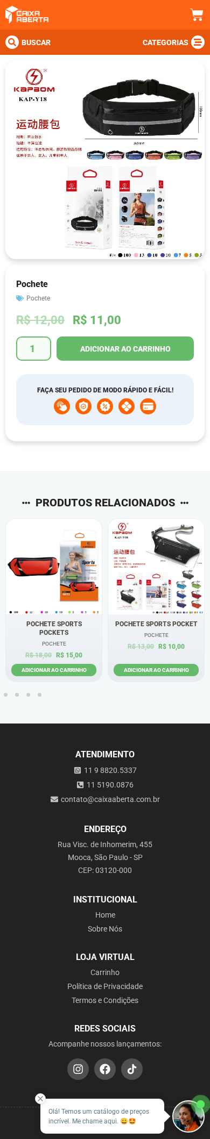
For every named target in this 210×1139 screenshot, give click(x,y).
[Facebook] (105, 1069)
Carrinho (105, 972)
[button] (6, 695)
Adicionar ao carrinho (125, 349)
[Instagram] (78, 1069)
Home (105, 915)
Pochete (38, 298)
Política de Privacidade (105, 986)
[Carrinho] (197, 15)
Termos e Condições (105, 1000)
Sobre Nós (105, 929)
